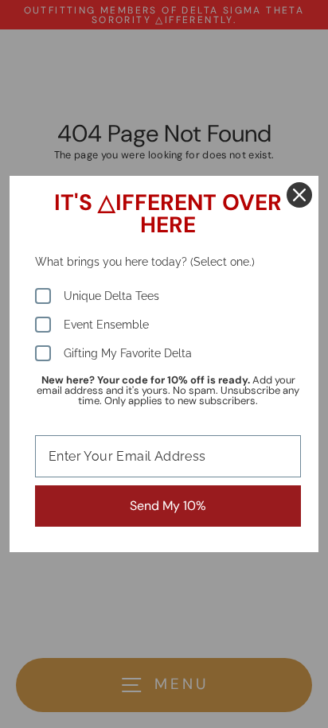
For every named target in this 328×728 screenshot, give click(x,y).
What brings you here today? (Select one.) (145, 261)
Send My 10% (168, 505)
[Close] (299, 195)
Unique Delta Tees (111, 296)
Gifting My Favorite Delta (128, 353)
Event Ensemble (106, 324)
